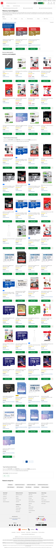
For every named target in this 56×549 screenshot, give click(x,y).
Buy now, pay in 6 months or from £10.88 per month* (9, 453)
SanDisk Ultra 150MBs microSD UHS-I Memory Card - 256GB (33, 99)
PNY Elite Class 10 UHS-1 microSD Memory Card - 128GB (21, 239)
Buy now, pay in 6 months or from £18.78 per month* (21, 427)
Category (15, 18)
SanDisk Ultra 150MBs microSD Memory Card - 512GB (8, 344)
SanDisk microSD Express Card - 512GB (47, 369)
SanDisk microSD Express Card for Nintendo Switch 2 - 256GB (21, 370)
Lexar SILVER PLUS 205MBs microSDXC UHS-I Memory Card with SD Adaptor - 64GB (34, 240)
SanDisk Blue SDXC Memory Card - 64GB (47, 211)
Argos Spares (18, 511)
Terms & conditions (41, 532)
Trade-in (30, 512)
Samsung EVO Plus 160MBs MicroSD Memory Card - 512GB (46, 266)
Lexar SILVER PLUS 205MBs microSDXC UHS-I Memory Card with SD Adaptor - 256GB (34, 187)
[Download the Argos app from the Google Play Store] (44, 524)
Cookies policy (28, 532)
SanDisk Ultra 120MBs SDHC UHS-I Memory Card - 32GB (33, 159)
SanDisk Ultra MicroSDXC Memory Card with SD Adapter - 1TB (21, 40)
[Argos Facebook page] (12, 525)
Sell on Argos (43, 503)
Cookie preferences (34, 532)
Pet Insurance (31, 508)
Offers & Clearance (30, 18)
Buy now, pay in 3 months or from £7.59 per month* (47, 374)
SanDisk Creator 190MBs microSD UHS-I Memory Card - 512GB (47, 424)
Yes (4, 475)
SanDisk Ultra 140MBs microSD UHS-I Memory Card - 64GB (21, 99)
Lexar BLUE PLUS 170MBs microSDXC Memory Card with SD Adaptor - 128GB (34, 213)
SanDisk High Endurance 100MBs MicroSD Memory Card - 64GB (46, 72)
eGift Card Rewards (32, 501)
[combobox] (20, 3)
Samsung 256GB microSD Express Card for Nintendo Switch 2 (47, 344)
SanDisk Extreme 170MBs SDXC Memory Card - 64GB (47, 159)
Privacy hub (18, 532)
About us (42, 494)
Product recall (18, 509)
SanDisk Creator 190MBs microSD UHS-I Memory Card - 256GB (21, 126)
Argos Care (17, 506)
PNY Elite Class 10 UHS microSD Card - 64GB (47, 186)
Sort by (3, 16)
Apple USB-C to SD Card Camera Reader (9, 238)
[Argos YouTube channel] (10, 525)
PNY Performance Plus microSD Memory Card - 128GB (34, 126)
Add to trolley (7, 48)
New (22, 18)
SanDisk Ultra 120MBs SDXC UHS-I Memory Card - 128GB (33, 292)
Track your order (18, 499)
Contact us (4, 496)
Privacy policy (23, 532)
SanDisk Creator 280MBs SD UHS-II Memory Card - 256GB (33, 424)
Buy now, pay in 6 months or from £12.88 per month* (34, 427)
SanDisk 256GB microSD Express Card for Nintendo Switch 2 (47, 99)
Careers (42, 498)
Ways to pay (30, 494)
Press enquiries (43, 499)
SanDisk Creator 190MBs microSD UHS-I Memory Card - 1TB (9, 449)
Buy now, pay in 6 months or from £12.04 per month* (34, 45)
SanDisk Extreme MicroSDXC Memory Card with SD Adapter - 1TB (34, 40)
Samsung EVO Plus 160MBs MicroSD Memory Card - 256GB (33, 266)
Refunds (17, 498)
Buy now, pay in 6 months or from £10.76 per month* (21, 45)
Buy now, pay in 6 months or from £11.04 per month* (34, 375)
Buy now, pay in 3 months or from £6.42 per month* (47, 297)
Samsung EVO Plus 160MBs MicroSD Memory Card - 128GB (8, 266)
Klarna (30, 505)
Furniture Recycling (32, 510)
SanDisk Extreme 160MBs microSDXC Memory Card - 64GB (8, 212)
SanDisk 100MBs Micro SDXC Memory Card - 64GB (33, 319)
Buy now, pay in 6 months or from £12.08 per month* (9, 402)
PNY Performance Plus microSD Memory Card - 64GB (9, 126)
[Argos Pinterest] (17, 525)
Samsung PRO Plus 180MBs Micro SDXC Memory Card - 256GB (21, 344)
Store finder (5, 498)
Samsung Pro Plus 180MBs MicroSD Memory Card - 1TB (33, 370)
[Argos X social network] (15, 525)
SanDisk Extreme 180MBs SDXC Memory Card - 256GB (22, 319)
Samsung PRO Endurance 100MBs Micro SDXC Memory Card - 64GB (9, 424)
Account (4, 499)
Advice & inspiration (6, 501)
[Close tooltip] (13, 24)
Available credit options (6, 76)
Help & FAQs (5, 494)
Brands (38, 18)
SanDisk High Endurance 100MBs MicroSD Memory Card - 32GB (8, 159)
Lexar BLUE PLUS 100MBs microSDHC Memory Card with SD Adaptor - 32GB (21, 213)
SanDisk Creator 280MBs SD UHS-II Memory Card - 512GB (21, 424)
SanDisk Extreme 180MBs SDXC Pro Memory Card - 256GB (21, 266)
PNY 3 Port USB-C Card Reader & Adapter (8, 72)
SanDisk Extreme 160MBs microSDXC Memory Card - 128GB (21, 186)
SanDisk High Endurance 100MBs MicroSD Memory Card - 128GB (21, 292)
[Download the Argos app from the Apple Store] (38, 524)
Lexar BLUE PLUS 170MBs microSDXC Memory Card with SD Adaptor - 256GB (8, 293)
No (8, 475)
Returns (17, 496)
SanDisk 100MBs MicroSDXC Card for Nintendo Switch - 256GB (46, 319)
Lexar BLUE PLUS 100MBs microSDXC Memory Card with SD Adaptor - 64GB (21, 160)
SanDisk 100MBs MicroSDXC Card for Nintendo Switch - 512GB (46, 292)
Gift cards (30, 498)
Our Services (31, 496)
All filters (46, 18)
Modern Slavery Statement (45, 501)
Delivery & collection (19, 494)
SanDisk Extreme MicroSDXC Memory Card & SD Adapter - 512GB (8, 40)
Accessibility (14, 532)
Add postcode (7, 22)
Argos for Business (44, 496)
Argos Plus (17, 501)
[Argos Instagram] (20, 525)
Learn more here (14, 519)
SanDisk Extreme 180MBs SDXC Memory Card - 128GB (47, 126)
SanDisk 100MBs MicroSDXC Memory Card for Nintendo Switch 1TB (8, 397)
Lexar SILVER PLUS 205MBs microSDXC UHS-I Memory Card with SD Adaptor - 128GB (9, 187)
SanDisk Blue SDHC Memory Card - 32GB (9, 98)
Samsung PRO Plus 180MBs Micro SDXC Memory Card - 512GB (8, 319)
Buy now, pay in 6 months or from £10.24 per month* (34, 402)
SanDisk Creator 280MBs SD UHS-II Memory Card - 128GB (21, 398)
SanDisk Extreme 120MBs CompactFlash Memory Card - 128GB (46, 397)
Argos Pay (30, 503)
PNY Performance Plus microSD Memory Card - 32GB (22, 72)
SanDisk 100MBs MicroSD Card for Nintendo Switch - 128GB (46, 239)
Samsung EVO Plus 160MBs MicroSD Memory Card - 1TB (33, 397)
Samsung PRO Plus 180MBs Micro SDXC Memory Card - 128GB (8, 370)
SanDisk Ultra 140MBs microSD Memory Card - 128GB (34, 72)
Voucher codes (31, 499)
